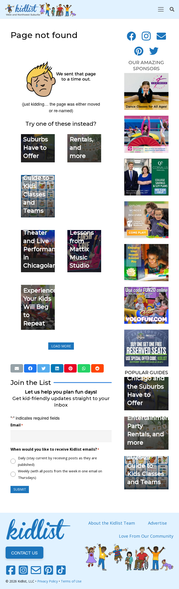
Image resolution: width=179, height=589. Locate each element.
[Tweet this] (43, 368)
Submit (20, 489)
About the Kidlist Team (111, 523)
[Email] (161, 36)
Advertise (157, 523)
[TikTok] (61, 570)
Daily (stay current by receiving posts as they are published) (57, 461)
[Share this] (30, 368)
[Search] (172, 9)
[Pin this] (70, 368)
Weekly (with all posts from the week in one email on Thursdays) (60, 474)
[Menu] (161, 9)
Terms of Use (71, 581)
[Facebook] (131, 36)
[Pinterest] (139, 51)
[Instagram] (146, 36)
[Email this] (16, 368)
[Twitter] (154, 51)
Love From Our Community (146, 536)
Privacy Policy (47, 581)
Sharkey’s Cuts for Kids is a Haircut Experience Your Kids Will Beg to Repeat (40, 290)
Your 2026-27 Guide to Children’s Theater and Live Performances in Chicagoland (44, 232)
